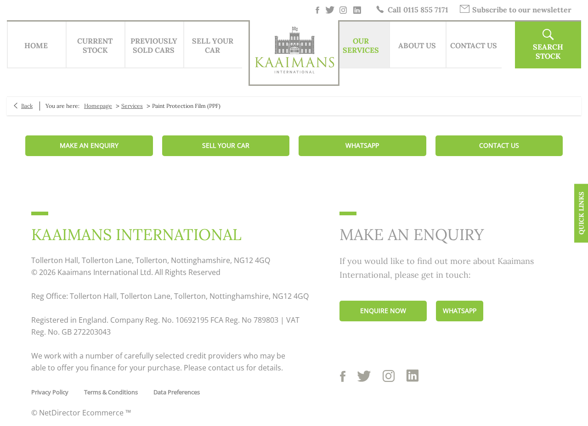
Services (132, 105)
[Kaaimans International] (294, 52)
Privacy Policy (49, 392)
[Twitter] (330, 10)
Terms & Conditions (111, 392)
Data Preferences (176, 392)
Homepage (98, 105)
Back (27, 105)
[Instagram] (343, 10)
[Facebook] (317, 10)
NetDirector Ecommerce (82, 413)
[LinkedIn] (357, 10)
